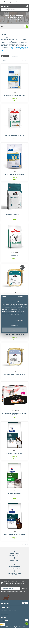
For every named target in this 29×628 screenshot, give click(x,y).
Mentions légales (14, 627)
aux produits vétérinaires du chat (13, 48)
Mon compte (5, 607)
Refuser (14, 330)
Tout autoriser (14, 325)
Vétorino (3, 627)
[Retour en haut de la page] (26, 620)
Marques (4, 617)
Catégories (4, 620)
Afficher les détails (19, 320)
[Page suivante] (27, 60)
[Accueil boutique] (5, 5)
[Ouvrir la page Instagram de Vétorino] (26, 603)
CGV (20, 627)
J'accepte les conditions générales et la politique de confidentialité (13, 592)
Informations (5, 614)
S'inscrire (24, 588)
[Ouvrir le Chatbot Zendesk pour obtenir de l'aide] (26, 623)
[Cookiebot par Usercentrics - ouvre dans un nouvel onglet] (17, 297)
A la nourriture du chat (14, 47)
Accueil (2, 31)
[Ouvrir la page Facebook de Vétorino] (23, 603)
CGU (23, 627)
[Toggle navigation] (27, 6)
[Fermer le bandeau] (26, 296)
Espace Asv (9, 611)
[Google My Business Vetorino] (2, 624)
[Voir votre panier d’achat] (26, 26)
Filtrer (6, 56)
